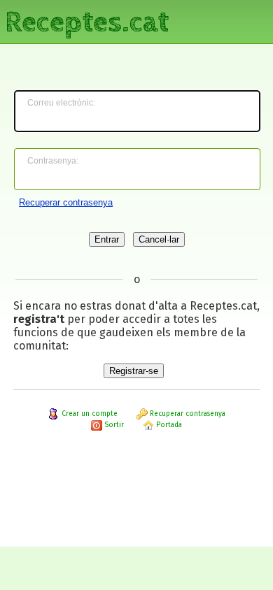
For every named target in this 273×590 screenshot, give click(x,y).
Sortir (113, 425)
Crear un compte (88, 414)
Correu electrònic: (61, 103)
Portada (168, 425)
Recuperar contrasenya (66, 202)
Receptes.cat (87, 20)
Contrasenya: (52, 161)
